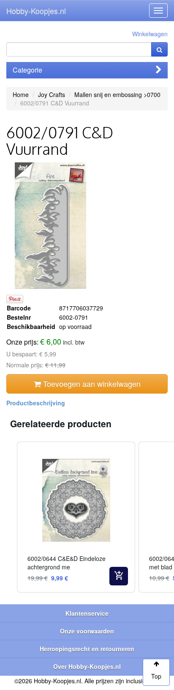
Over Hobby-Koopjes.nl (87, 666)
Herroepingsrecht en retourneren (87, 648)
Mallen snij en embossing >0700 (117, 94)
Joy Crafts (51, 94)
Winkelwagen (150, 34)
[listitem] (76, 517)
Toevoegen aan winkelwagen (91, 383)
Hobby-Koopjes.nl (36, 10)
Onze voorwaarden (87, 631)
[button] (8, 517)
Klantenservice (87, 613)
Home (21, 94)
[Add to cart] (118, 576)
